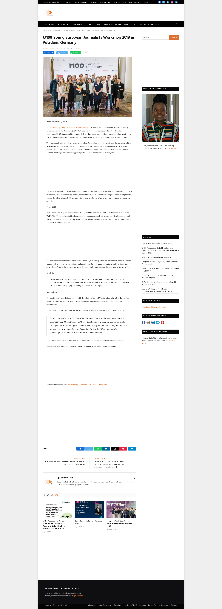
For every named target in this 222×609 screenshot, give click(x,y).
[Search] (176, 24)
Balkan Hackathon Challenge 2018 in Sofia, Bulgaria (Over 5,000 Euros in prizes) (65, 463)
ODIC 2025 (143, 24)
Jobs (126, 24)
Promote (117, 2)
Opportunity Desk (50, 48)
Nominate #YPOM (106, 2)
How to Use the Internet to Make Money (157, 244)
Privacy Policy (127, 2)
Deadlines (94, 2)
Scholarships (77, 24)
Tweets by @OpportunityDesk (154, 307)
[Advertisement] (135, 12)
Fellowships (116, 24)
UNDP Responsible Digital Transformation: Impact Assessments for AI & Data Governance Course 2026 (54, 525)
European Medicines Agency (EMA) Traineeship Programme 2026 (119, 523)
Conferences (62, 24)
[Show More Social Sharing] (86, 52)
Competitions (93, 24)
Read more (173, 148)
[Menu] (46, 24)
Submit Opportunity (81, 2)
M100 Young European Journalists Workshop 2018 (70, 128)
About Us (67, 2)
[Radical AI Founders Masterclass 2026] (89, 509)
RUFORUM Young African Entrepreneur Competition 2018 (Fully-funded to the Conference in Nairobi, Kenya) (109, 464)
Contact (146, 2)
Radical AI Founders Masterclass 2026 (88, 522)
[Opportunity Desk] (49, 13)
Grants (106, 24)
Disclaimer (137, 2)
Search (153, 24)
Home (51, 24)
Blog (133, 24)
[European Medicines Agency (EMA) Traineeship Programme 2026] (121, 509)
